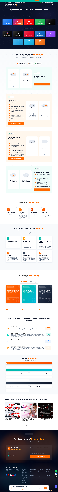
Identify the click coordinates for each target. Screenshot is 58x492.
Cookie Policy (17, 489)
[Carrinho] (56, 476)
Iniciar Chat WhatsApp (41, 456)
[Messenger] (56, 474)
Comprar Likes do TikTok (42, 189)
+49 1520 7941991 (16, 449)
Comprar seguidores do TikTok (16, 158)
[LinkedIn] (15, 475)
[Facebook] (6, 475)
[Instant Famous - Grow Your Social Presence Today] (11, 5)
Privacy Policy (22, 489)
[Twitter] (11, 475)
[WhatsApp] (56, 471)
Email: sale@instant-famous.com (19, 2)
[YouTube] (8, 475)
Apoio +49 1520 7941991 (8, 2)
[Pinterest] (13, 475)
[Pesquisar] (50, 5)
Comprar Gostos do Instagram (16, 123)
